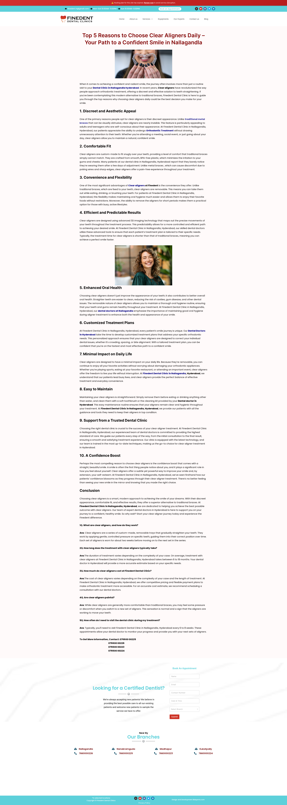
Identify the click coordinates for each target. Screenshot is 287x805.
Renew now (149, 3)
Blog (206, 19)
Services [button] (146, 19)
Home (121, 19)
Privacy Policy (144, 803)
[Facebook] (144, 798)
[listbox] (184, 709)
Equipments (163, 19)
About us (133, 19)
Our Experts (179, 19)
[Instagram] (135, 798)
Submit (174, 717)
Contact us (194, 19)
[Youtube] (140, 798)
